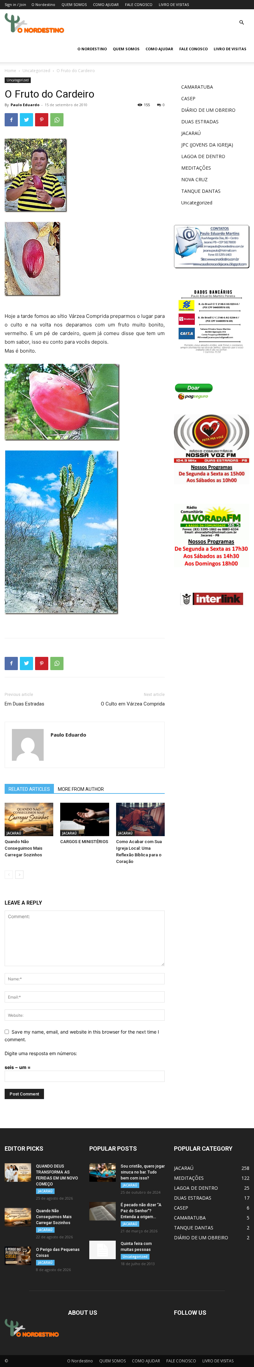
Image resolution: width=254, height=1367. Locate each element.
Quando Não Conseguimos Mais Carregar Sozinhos (23, 848)
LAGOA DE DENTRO (203, 156)
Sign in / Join (15, 4)
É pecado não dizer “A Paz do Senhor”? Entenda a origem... (141, 1211)
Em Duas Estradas (24, 704)
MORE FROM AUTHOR (81, 789)
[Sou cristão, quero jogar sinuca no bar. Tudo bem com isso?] (102, 1172)
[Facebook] (11, 119)
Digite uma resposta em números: (41, 1053)
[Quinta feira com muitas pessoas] (102, 1250)
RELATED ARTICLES (29, 789)
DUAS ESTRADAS (200, 121)
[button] (241, 23)
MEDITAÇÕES (196, 168)
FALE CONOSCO (138, 4)
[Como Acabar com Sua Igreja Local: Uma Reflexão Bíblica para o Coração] (140, 819)
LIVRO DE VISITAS (174, 4)
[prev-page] (9, 875)
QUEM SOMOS (74, 4)
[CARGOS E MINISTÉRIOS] (84, 819)
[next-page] (19, 875)
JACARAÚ (14, 833)
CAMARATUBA (197, 87)
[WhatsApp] (57, 119)
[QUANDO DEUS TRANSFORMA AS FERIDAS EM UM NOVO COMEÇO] (18, 1172)
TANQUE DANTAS (201, 191)
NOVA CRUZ (194, 179)
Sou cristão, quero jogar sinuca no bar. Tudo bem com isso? (143, 1172)
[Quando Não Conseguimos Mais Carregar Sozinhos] (29, 819)
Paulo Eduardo (25, 104)
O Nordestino (43, 4)
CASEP (188, 98)
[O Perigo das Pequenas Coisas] (18, 1256)
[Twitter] (26, 119)
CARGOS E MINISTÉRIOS (84, 841)
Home (10, 70)
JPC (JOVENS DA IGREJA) (207, 145)
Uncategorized (36, 70)
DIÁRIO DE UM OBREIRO (208, 110)
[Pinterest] (41, 119)
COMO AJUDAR (106, 4)
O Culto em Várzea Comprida (133, 704)
